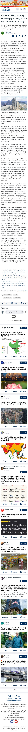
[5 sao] (25, 291)
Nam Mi (6, 542)
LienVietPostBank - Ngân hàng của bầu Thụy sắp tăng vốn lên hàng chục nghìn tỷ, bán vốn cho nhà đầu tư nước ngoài (14, 272)
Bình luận (5, 308)
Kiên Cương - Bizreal (8, 327)
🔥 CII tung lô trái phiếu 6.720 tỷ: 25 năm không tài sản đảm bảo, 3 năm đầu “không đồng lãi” (13, 662)
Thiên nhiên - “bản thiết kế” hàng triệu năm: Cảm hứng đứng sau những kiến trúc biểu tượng (13, 369)
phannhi (6, 431)
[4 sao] (23, 291)
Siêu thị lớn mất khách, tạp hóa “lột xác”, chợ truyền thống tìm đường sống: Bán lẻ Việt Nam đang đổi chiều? (13, 549)
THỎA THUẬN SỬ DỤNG (9, 727)
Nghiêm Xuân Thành (7, 297)
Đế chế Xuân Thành (17, 297)
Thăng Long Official (8, 509)
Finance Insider (7, 397)
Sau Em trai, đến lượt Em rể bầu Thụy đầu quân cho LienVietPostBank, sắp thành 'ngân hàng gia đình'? (14, 277)
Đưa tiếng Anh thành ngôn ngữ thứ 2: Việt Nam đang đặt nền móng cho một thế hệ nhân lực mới (13, 438)
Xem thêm (14, 690)
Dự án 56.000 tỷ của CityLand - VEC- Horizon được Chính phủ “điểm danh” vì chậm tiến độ (13, 334)
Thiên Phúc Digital (8, 362)
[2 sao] (19, 291)
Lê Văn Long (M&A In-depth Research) (12, 577)
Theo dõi (23, 327)
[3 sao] (21, 291)
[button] (23, 356)
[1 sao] (17, 291)
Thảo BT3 (8, 32)
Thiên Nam (6, 622)
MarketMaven (7, 655)
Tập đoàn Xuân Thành (8, 294)
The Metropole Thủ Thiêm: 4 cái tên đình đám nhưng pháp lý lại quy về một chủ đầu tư (14, 404)
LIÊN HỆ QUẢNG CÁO (11, 728)
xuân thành (16, 294)
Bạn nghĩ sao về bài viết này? (8, 290)
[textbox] (13, 312)
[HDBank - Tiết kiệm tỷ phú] (14, 3)
